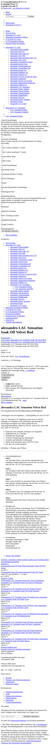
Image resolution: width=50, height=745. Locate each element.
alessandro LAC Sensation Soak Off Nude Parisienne (20, 633)
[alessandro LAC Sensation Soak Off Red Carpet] (20, 606)
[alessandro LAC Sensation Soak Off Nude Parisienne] (21, 631)
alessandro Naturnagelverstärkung (22, 83)
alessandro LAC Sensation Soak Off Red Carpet (24, 607)
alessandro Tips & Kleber (19, 91)
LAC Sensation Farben (18, 110)
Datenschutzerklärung (14, 696)
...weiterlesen (30, 370)
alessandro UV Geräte (18, 104)
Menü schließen (11, 235)
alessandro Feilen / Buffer (19, 89)
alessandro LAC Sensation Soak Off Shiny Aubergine (21, 624)
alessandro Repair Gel (18, 70)
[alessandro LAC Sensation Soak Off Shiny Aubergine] (21, 622)
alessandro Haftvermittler (19, 49)
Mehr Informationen (33, 741)
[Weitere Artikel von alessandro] (5, 338)
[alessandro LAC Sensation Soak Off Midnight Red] (21, 614)
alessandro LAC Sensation (20, 87)
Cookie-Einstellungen (14, 702)
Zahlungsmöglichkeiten (14, 692)
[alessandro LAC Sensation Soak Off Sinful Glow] (20, 597)
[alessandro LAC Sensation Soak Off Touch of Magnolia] (22, 581)
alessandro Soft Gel (17, 52)
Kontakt (9, 678)
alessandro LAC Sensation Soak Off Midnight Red (24, 615)
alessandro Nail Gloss (18, 60)
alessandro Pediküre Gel (19, 72)
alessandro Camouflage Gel (20, 68)
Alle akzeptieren (14, 743)
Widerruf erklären (12, 684)
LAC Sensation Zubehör (19, 112)
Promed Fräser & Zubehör (15, 316)
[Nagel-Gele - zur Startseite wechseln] (15, 8)
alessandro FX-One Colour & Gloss (23, 77)
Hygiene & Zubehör (13, 314)
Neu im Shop (10, 243)
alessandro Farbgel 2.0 (18, 74)
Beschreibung (6, 396)
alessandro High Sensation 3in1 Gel (23, 58)
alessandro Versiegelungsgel (20, 66)
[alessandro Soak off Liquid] (12, 572)
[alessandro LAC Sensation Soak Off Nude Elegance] (21, 589)
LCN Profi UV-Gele (13, 310)
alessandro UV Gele (13, 245)
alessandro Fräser (16, 102)
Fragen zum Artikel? (13, 556)
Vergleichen (6, 377)
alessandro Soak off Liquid (33, 572)
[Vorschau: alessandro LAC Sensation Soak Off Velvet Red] (23, 340)
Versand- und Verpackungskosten (18, 680)
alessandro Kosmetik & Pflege (17, 308)
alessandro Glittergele (18, 79)
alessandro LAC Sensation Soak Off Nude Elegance (20, 591)
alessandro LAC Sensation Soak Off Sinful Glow (24, 598)
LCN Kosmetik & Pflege (15, 312)
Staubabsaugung (12, 318)
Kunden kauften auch (30, 560)
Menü (8, 12)
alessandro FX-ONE (17, 56)
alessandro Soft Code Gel (19, 54)
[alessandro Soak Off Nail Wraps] (14, 566)
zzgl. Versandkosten (22, 356)
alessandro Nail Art (17, 97)
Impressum (10, 700)
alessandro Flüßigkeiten (19, 95)
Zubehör (5, 560)
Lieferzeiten (10, 682)
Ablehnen (4, 743)
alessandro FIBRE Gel (18, 85)
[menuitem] (27, 12)
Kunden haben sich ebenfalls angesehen (15, 649)
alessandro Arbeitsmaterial (19, 93)
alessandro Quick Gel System (21, 81)
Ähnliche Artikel (15, 560)
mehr (24, 400)
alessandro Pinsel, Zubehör (20, 100)
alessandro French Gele (18, 64)
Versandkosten (41, 724)
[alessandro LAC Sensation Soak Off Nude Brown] (20, 639)
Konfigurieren (26, 743)
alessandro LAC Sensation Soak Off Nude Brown (24, 640)
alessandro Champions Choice (21, 62)
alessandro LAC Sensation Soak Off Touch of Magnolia (21, 583)
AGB (8, 694)
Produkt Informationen (14, 322)
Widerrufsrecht (11, 698)
